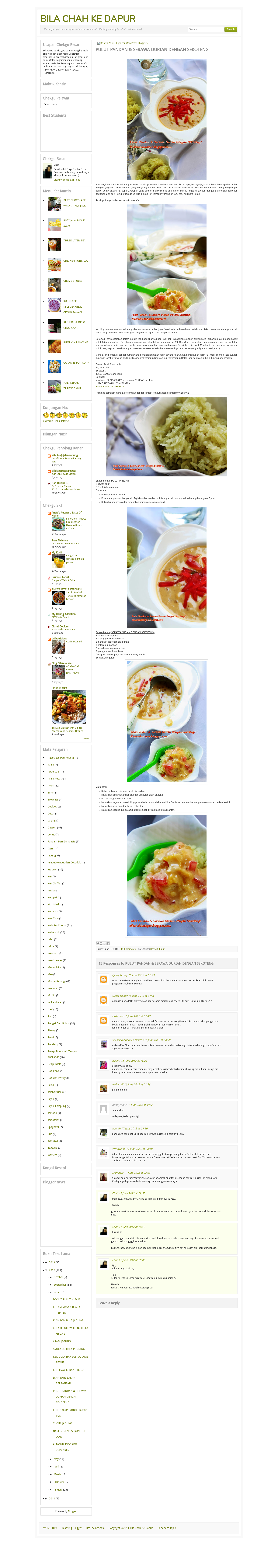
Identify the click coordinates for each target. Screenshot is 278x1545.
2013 (52, 1262)
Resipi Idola (54, 1064)
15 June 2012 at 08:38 (157, 1040)
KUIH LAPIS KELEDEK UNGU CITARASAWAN (72, 306)
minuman (53, 988)
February (59, 1481)
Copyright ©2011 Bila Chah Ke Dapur (131, 1527)
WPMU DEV (50, 1527)
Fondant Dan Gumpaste (61, 841)
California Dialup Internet (56, 421)
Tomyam (52, 1147)
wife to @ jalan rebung (65, 455)
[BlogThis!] (101, 943)
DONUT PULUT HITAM (66, 1299)
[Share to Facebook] (108, 943)
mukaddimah (55, 1002)
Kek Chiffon (54, 883)
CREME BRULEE (72, 280)
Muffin (51, 995)
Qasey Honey (119, 975)
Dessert (154, 949)
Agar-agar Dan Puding (61, 757)
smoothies (53, 1120)
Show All (86, 739)
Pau (50, 1016)
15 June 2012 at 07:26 (141, 995)
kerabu (52, 890)
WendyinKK (119, 1148)
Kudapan (53, 911)
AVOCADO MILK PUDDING (69, 1348)
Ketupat (52, 897)
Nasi (50, 1009)
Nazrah (116, 1128)
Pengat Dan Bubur (58, 1023)
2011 (52, 1498)
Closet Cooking (60, 626)
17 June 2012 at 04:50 (134, 1128)
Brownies (53, 799)
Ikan (50, 848)
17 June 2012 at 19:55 (132, 1193)
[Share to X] (104, 943)
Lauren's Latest (60, 577)
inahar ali (117, 1084)
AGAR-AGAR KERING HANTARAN (72, 669)
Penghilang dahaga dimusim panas (75, 559)
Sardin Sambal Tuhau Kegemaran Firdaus (76, 595)
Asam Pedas (55, 778)
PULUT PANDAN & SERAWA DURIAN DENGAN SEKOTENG (69, 1396)
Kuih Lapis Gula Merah (64, 473)
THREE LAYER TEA (74, 240)
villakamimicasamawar (64, 470)
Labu (50, 939)
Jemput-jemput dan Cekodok (64, 862)
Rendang (53, 1044)
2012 (52, 1270)
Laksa (51, 946)
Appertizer (54, 771)
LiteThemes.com (95, 1527)
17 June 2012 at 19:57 (132, 1226)
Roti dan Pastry (57, 1078)
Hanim (116, 1060)
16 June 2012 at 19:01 (140, 1104)
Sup (50, 1133)
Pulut (162, 949)
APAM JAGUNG (62, 1341)
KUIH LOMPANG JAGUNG (68, 1320)
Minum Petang (56, 981)
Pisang (51, 1030)
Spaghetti (53, 1127)
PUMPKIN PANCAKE (75, 342)
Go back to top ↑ (166, 1527)
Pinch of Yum (59, 687)
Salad (51, 1085)
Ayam (51, 785)
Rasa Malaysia (60, 540)
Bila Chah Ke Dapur (88, 18)
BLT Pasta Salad (60, 617)
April (56, 1466)
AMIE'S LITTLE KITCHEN (67, 589)
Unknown (117, 1016)
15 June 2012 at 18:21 (134, 1060)
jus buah (52, 869)
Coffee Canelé (74, 641)
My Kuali (57, 552)
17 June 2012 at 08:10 (139, 1148)
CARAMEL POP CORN (76, 362)
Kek (50, 876)
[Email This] (97, 943)
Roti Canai (54, 1071)
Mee (50, 974)
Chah (115, 1193)
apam (51, 764)
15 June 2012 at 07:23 (141, 975)
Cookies (52, 806)
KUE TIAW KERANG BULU (68, 1369)
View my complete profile (67, 179)
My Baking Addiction (64, 614)
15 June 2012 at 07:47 (137, 1016)
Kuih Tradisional (57, 925)
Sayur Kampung (57, 1106)
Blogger (72, 1511)
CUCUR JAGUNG (62, 1423)
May (56, 1458)
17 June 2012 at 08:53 (137, 1172)
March (57, 1474)
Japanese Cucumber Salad (66, 543)
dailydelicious (59, 638)
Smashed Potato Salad (64, 629)
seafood (52, 1113)
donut (51, 834)
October (58, 1277)
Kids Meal (53, 904)
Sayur (51, 1099)
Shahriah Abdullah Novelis (127, 1040)
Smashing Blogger (71, 1527)
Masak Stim (54, 967)
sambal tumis (55, 1092)
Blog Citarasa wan (62, 663)
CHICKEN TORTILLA (75, 260)
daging (52, 820)
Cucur (51, 813)
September (60, 1284)
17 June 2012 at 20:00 (132, 1260)
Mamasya (117, 1172)
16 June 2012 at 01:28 (137, 1084)
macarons (53, 953)
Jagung (52, 855)
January (58, 1489)
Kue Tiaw (53, 918)
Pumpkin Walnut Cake (63, 580)
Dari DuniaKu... (60, 483)
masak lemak (55, 960)
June (56, 1292)
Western (52, 1154)
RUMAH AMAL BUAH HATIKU (111, 386)
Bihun (51, 792)
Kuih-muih (54, 932)
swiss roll (53, 1140)
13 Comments (128, 949)
